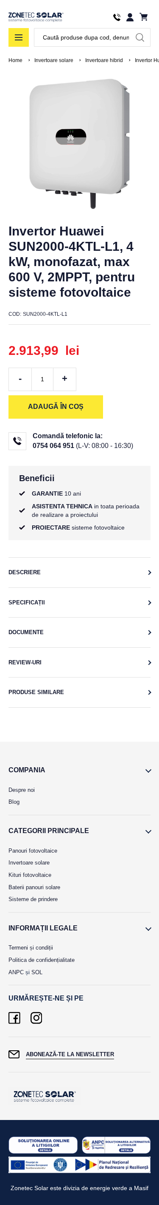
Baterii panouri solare (34, 887)
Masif (141, 1188)
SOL (36, 972)
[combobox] (92, 37)
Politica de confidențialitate (41, 960)
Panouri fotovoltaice (32, 851)
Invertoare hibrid (104, 60)
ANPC (16, 972)
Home (15, 60)
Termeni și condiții (30, 947)
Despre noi (21, 790)
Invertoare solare (53, 60)
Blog (14, 802)
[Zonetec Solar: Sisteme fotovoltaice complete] (36, 17)
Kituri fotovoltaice (29, 875)
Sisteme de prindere (33, 899)
